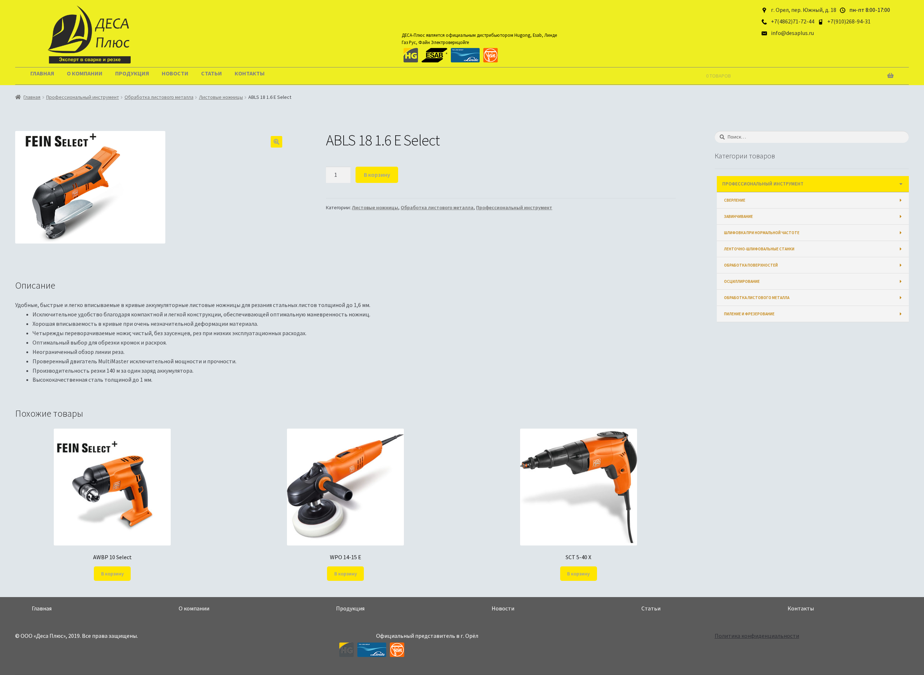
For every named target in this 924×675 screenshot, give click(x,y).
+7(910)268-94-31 (849, 21)
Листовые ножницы (221, 97)
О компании (85, 73)
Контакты (250, 73)
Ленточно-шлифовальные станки (759, 248)
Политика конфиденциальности (757, 635)
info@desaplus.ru (792, 32)
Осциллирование (742, 281)
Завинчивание (738, 216)
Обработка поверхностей (751, 265)
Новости (175, 73)
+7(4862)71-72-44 (792, 21)
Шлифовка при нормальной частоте (761, 232)
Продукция (132, 73)
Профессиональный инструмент (82, 97)
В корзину (377, 174)
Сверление (734, 200)
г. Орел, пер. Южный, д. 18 (803, 9)
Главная (42, 73)
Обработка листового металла (159, 97)
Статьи (211, 73)
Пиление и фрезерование (749, 313)
